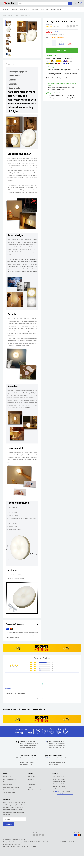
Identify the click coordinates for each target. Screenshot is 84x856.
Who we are (44, 9)
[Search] (70, 3)
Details (64, 89)
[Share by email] (77, 26)
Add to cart (62, 50)
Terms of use (7, 782)
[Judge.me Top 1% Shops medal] (65, 731)
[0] (79, 3)
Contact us (14, 9)
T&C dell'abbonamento (9, 792)
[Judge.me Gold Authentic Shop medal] (51, 731)
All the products (32, 782)
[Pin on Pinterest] (71, 26)
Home (4, 15)
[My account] (76, 3)
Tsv (46, 24)
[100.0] (42, 678)
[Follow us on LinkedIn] (43, 835)
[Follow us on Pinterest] (37, 835)
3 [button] (42, 698)
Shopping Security (53, 93)
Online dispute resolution (35, 790)
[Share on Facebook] (68, 26)
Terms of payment (8, 790)
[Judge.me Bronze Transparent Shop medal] (58, 731)
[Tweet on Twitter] (74, 26)
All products (11, 15)
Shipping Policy (7, 784)
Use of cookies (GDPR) (9, 779)
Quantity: (48, 43)
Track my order (24, 9)
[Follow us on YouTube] (40, 835)
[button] (49, 26)
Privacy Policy (7, 776)
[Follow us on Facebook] (34, 835)
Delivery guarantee (53, 67)
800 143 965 (35, 9)
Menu (4, 9)
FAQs (29, 787)
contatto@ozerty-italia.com (65, 793)
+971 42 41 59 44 (16, 844)
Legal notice (31, 784)
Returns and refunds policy (11, 787)
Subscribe (9, 824)
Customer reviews (56, 9)
